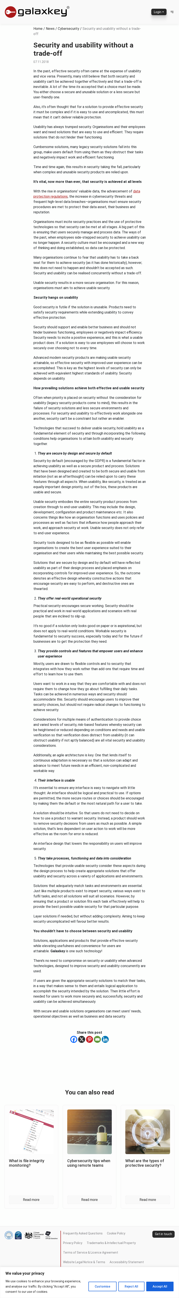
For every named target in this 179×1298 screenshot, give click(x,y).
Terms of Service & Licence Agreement (90, 1252)
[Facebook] (73, 1039)
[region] (89, 1282)
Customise (102, 1286)
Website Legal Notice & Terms (84, 1262)
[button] (172, 12)
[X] (81, 1039)
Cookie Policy (116, 1233)
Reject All (131, 1286)
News (50, 29)
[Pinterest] (89, 1039)
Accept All (160, 1286)
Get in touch (163, 1234)
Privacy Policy (72, 1243)
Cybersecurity (68, 29)
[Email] (97, 1039)
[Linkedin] (105, 1039)
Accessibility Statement (127, 1262)
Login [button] (157, 12)
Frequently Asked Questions (83, 1233)
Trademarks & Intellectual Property (111, 1243)
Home (38, 29)
